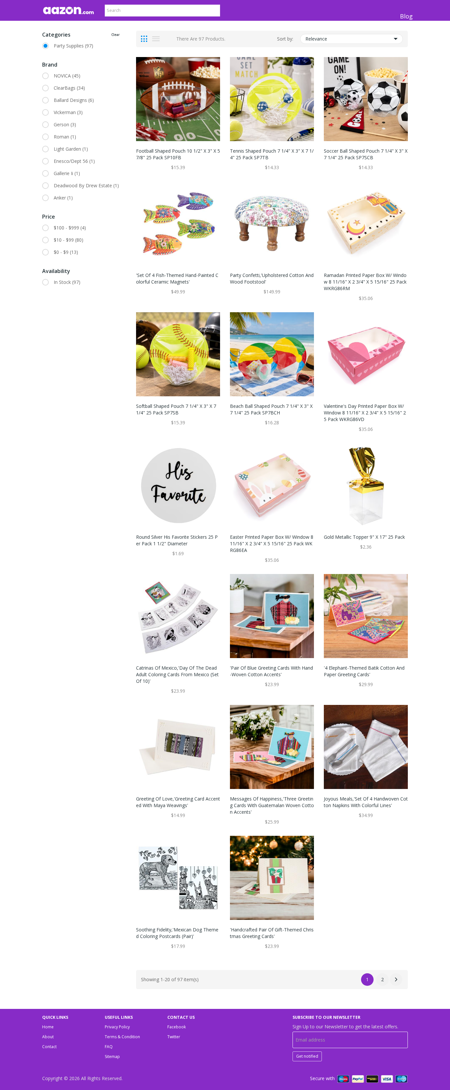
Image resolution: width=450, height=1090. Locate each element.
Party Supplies (73, 46)
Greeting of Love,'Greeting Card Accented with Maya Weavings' (178, 802)
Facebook (176, 1027)
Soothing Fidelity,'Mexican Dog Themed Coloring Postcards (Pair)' (177, 932)
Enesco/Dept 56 (74, 161)
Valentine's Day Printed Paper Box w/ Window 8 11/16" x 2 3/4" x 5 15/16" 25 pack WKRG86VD (365, 412)
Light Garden (71, 149)
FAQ (109, 1046)
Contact (49, 1046)
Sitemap (112, 1056)
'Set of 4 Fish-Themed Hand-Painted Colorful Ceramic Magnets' (177, 278)
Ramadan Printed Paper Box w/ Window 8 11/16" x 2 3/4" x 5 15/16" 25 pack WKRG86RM (365, 281)
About (48, 1037)
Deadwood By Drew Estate (86, 185)
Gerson (65, 124)
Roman (65, 137)
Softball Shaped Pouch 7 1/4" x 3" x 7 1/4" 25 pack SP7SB (176, 409)
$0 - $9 (66, 252)
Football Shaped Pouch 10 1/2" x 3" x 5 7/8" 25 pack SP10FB (178, 154)
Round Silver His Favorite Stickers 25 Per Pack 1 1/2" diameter (177, 540)
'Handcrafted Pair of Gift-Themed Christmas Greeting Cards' (272, 932)
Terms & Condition (122, 1037)
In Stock (67, 282)
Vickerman (68, 112)
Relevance (316, 39)
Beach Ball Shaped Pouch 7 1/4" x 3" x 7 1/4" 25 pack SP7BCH (271, 409)
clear (115, 34)
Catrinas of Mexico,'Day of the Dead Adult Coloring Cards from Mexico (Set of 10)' (177, 674)
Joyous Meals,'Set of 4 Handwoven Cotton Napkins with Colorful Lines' (366, 802)
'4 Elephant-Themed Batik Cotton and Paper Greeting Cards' (364, 671)
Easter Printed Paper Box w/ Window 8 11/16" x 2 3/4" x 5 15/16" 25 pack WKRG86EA (271, 543)
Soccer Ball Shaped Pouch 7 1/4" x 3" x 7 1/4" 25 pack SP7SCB (366, 154)
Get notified (307, 1056)
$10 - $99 (68, 240)
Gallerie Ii (67, 173)
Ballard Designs (74, 100)
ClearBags (69, 88)
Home (48, 1027)
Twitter (173, 1037)
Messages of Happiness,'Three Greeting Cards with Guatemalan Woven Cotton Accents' (272, 805)
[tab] (144, 39)
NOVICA (67, 76)
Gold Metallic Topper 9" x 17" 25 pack (364, 537)
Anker (63, 198)
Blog (406, 16)
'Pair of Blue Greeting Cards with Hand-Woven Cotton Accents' (271, 671)
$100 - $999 (70, 228)
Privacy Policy (117, 1027)
